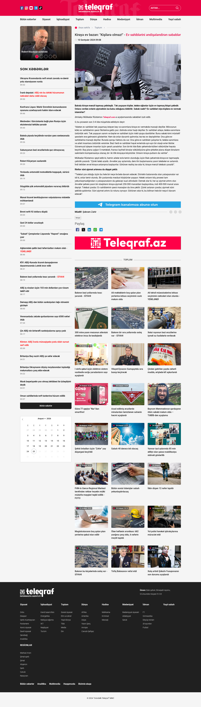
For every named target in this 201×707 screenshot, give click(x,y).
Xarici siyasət (25, 627)
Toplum (80, 19)
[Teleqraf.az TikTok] (40, 8)
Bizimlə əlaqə (84, 684)
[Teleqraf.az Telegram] (36, 8)
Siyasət (46, 19)
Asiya (83, 620)
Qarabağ (23, 635)
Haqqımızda (69, 684)
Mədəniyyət (123, 19)
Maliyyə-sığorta (47, 620)
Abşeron (23, 664)
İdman (139, 19)
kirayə (78, 218)
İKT (42, 624)
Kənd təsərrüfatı (47, 612)
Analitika (23, 639)
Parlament (24, 624)
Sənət (124, 620)
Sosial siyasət (66, 612)
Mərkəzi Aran (25, 653)
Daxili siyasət (25, 631)
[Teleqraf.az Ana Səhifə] (96, 8)
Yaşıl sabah (174, 19)
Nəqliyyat (45, 627)
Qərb (22, 668)
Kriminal (105, 616)
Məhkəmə (106, 612)
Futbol (145, 627)
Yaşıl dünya (66, 620)
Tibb (63, 624)
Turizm (43, 631)
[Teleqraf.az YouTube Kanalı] (128, 243)
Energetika (45, 616)
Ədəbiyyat (126, 616)
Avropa (84, 627)
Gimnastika (147, 616)
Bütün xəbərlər (28, 19)
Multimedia (155, 19)
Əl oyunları (147, 624)
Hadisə (107, 19)
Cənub (23, 672)
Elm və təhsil (66, 616)
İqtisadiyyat (63, 19)
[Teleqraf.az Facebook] (22, 8)
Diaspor (23, 616)
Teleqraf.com (109, 117)
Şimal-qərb (24, 657)
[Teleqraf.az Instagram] (26, 8)
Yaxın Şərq (85, 624)
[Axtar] (177, 8)
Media (63, 627)
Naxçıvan (24, 676)
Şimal (22, 660)
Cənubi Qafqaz (87, 631)
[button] (37, 56)
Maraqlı (105, 620)
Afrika (84, 612)
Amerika (84, 616)
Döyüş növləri (148, 620)
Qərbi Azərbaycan (27, 620)
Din (62, 631)
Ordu (22, 612)
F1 (144, 612)
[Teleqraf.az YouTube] (31, 8)
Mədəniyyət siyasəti (130, 612)
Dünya (93, 19)
